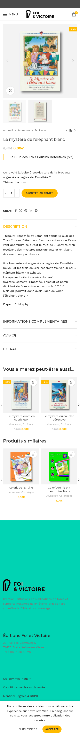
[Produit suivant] (75, 130)
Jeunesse (24, 130)
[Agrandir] (10, 91)
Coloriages (27, 492)
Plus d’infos (28, 729)
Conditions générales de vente (24, 687)
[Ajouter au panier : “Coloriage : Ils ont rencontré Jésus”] (71, 454)
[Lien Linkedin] (31, 210)
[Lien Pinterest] (26, 210)
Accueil (8, 130)
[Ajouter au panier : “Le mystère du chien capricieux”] (33, 382)
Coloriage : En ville (21, 487)
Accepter (52, 729)
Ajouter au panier (40, 193)
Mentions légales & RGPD (20, 696)
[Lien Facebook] (16, 210)
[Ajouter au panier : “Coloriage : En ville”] (33, 454)
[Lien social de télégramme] (36, 210)
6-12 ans (40, 130)
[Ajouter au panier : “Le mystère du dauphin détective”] (71, 382)
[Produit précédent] (67, 130)
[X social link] (20, 210)
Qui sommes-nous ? (17, 678)
